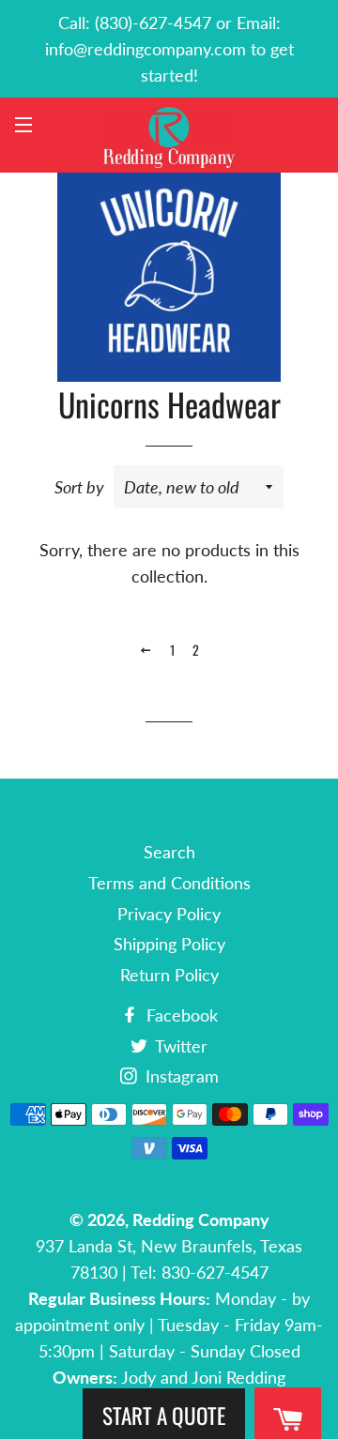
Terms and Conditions (169, 882)
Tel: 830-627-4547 (200, 1272)
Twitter (179, 1046)
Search (169, 851)
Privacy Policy (169, 913)
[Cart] (287, 1419)
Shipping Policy (169, 943)
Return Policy (169, 974)
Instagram (180, 1076)
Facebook (180, 1015)
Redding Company (200, 1219)
